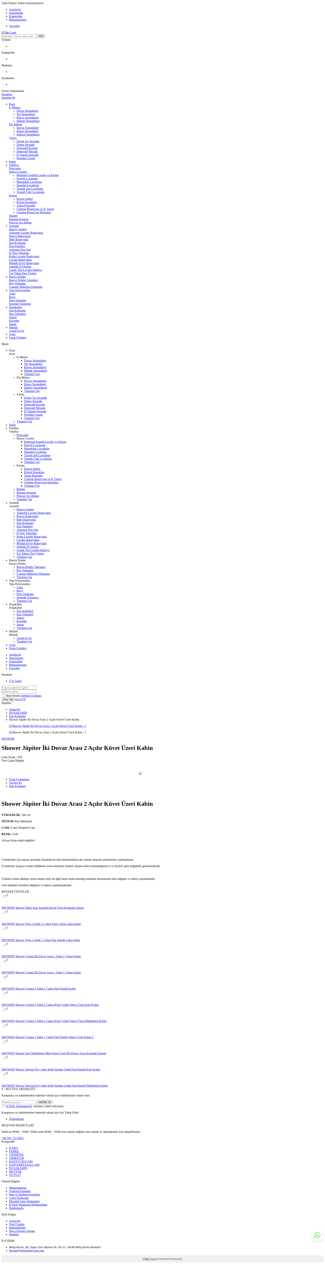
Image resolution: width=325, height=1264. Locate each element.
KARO (13, 1147)
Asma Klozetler (26, 205)
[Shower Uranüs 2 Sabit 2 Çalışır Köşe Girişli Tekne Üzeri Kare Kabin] (8, 1001)
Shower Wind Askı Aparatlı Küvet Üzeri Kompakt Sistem (49, 907)
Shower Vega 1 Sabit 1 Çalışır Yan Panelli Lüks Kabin (47, 940)
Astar (12, 293)
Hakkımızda (16, 1208)
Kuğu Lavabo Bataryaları (24, 256)
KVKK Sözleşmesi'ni (19, 1106)
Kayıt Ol (20, 699)
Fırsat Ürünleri (17, 337)
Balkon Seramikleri (28, 134)
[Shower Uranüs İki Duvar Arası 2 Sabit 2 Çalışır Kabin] (8, 952)
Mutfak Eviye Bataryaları (24, 263)
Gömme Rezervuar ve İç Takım (35, 209)
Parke (12, 161)
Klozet (13, 195)
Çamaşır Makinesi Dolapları (25, 286)
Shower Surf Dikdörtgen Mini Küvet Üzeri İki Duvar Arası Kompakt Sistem (60, 1053)
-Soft (145, 1259)
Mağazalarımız (18, 19)
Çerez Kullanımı (19, 1198)
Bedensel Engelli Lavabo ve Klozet (38, 175)
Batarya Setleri (18, 229)
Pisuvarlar (15, 168)
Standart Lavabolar (28, 185)
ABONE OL (45, 1102)
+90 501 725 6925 (13, 1138)
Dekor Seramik (26, 144)
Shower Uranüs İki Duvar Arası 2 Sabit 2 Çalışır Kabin (48, 956)
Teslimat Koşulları (20, 1191)
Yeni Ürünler (16, 1224)
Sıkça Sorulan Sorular (22, 1231)
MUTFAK (15, 1171)
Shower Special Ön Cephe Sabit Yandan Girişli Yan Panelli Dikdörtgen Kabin (61, 1085)
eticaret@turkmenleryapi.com (26, 1250)
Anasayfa (14, 709)
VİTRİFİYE (16, 1154)
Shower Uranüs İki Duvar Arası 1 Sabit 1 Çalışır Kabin (48, 972)
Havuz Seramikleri (28, 127)
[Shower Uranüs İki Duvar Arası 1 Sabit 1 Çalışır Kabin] (8, 969)
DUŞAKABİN (18, 712)
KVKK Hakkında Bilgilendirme (28, 1204)
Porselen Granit (26, 158)
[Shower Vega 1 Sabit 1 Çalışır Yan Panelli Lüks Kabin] (8, 936)
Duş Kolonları (17, 242)
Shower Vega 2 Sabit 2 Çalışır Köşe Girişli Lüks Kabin (48, 924)
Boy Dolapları (17, 283)
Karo (12, 104)
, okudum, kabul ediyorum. (35, 1106)
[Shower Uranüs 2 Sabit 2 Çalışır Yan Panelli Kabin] (8, 985)
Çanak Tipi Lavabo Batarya (25, 270)
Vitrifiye (14, 165)
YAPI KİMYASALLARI (24, 1164)
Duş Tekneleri (17, 314)
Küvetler (14, 320)
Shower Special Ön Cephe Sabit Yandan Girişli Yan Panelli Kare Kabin (57, 1069)
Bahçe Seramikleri (27, 131)
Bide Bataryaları (18, 239)
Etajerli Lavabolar (27, 178)
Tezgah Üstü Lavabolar (30, 192)
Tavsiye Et (15, 782)
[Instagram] (16, 1119)
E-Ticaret (153, 1259)
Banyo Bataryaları (20, 236)
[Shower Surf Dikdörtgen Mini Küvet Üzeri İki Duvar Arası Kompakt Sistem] (8, 1050)
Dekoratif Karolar (27, 148)
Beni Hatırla (13, 695)
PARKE (14, 1151)
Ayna (12, 334)
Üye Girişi (15, 681)
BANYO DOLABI (21, 1161)
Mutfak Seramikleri (28, 121)
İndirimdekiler (17, 1227)
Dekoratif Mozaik (27, 151)
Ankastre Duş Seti (20, 249)
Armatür (14, 226)
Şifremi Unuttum (31, 695)
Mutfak (13, 327)
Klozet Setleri (25, 198)
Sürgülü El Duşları (20, 266)
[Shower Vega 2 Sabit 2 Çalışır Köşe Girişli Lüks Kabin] (8, 920)
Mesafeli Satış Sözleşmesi (24, 1201)
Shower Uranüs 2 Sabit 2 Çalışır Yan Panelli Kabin (45, 988)
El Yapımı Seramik (28, 154)
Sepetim (14, 1234)
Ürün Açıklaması (19, 779)
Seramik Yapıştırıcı (20, 303)
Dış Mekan (15, 124)
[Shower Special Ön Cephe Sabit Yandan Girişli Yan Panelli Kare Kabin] (8, 1066)
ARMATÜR (16, 1158)
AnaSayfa (15, 9)
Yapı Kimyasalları (19, 290)
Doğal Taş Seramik (28, 141)
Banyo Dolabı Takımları (23, 280)
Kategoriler (15, 16)
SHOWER (8, 738)
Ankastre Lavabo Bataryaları (26, 232)
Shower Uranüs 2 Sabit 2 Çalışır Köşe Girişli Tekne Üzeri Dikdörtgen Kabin (60, 1021)
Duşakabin (15, 307)
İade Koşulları (17, 786)
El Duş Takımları (19, 253)
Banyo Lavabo (18, 171)
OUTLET (15, 1175)
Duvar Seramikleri (27, 110)
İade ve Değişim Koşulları (24, 1194)
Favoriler (14, 26)
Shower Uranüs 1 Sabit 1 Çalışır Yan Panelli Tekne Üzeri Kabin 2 (54, 1037)
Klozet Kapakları (27, 202)
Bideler (13, 215)
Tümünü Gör (32, 374)
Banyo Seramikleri (28, 117)
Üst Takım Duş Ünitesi (22, 273)
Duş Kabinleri (17, 310)
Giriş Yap (8, 699)
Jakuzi (13, 317)
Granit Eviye (16, 330)
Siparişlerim (16, 12)
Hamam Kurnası (19, 219)
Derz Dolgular (17, 300)
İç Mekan (14, 107)
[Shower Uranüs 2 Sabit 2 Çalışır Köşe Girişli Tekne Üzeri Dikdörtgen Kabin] (8, 1017)
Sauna (12, 324)
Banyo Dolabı (17, 276)
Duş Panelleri (17, 246)
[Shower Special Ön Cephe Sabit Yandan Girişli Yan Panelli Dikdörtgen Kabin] (8, 1082)
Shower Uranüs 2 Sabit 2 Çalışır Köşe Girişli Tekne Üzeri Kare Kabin (57, 1004)
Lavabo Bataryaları (20, 259)
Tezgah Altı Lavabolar (30, 188)
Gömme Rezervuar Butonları (34, 212)
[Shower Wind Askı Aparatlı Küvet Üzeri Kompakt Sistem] (8, 904)
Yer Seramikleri (26, 114)
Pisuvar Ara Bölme (20, 222)
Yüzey (13, 138)
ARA (41, 36)
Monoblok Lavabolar (29, 182)
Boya (12, 297)
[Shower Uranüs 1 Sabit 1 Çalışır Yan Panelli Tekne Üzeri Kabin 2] (8, 1033)
